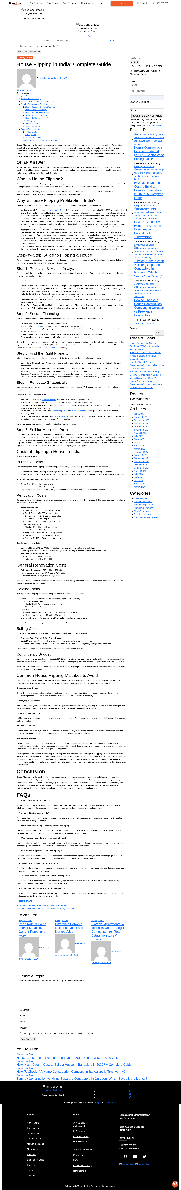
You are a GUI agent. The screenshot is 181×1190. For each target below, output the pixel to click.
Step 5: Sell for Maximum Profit (38, 118)
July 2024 (138, 474)
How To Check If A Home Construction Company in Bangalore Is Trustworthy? (147, 229)
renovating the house (50, 347)
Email (23, 1022)
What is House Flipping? (31, 99)
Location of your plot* (140, 102)
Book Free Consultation (29, 52)
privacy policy (155, 126)
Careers (31, 1165)
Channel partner (81, 1136)
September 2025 (142, 430)
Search (133, 328)
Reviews (31, 1176)
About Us (31, 1154)
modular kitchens (49, 400)
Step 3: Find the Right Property (38, 112)
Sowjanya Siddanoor (144, 166)
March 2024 (139, 487)
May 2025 (138, 442)
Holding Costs (31, 132)
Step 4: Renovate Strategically (37, 115)
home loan (37, 326)
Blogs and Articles (35, 1160)
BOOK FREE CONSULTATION (147, 116)
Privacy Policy (80, 1155)
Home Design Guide (143, 505)
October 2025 (140, 427)
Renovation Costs (32, 126)
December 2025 (141, 420)
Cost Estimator (34, 1139)
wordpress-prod (47, 78)
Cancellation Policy (82, 1165)
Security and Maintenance (146, 517)
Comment (25, 1010)
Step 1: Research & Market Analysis (40, 107)
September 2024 (142, 468)
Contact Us (32, 1170)
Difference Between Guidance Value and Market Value (69, 927)
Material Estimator (35, 1144)
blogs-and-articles (33, 13)
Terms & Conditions (82, 1150)
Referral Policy (80, 1171)
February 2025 (141, 452)
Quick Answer (26, 96)
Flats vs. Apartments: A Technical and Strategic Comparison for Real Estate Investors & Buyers (107, 931)
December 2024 (141, 458)
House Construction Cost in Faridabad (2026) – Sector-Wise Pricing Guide (149, 153)
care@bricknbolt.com (129, 1148)
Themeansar (110, 1103)
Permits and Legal (142, 514)
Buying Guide (25, 57)
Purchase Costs (31, 124)
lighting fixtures (66, 405)
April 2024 (139, 484)
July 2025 (138, 436)
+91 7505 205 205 (127, 1145)
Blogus (97, 1103)
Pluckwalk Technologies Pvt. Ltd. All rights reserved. (91, 1186)
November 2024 (141, 461)
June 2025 (139, 439)
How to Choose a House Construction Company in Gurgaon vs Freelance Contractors (149, 307)
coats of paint (59, 411)
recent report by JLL (54, 210)
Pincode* (134, 110)
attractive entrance (60, 416)
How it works (33, 1123)
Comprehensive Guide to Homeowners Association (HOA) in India (44, 908)
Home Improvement (143, 508)
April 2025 (139, 446)
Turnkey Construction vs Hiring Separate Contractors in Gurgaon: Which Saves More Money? (149, 268)
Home (47, 41)
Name (23, 1016)
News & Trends (141, 511)
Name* (133, 81)
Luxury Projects (34, 1133)
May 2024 (138, 480)
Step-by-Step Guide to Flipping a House (37, 104)
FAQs (76, 1160)
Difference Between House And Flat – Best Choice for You (42, 906)
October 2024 (140, 465)
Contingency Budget (33, 137)
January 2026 (140, 417)
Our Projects (33, 1128)
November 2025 (141, 423)
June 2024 (139, 477)
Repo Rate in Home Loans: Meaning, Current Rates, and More (32, 929)
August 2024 (140, 471)
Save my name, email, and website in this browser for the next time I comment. (58, 1033)
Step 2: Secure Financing (36, 110)
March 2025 (139, 449)
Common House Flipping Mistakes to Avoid (39, 140)
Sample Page (62, 41)
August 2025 (140, 433)
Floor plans (32, 1149)
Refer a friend (79, 1131)
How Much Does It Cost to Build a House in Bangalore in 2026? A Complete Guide (148, 190)
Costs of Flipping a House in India (35, 121)
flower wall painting (78, 411)
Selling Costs (30, 135)
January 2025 (140, 455)
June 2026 (139, 414)
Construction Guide (143, 501)
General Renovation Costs (32, 129)
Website (23, 1028)
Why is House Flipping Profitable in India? (39, 101)
